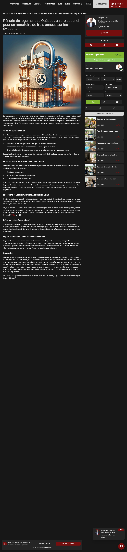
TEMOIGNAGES (50, 4)
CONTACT (76, 4)
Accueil (5, 14)
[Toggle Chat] (121, 546)
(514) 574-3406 (118, 4)
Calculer (93, 102)
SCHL (13, 215)
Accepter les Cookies (68, 543)
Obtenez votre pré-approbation (104, 60)
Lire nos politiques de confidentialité (42, 547)
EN (82, 4)
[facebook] (112, 6)
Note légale (91, 108)
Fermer (121, 529)
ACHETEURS (26, 4)
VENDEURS (38, 4)
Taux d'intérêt (108, 84)
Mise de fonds (105, 76)
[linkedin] (120, 6)
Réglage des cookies (44, 543)
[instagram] (116, 6)
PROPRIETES (14, 4)
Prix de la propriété (91, 76)
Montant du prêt (90, 84)
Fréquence (108, 92)
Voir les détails (118, 108)
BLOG (60, 4)
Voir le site (104, 108)
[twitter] (124, 6)
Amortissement (90, 92)
